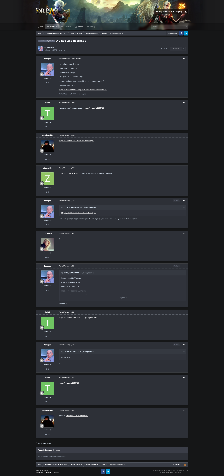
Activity (66, 27)
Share (164, 49)
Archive (62, 50)
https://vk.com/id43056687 (69, 173)
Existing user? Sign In (164, 12)
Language (39, 472)
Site (41, 27)
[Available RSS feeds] (184, 464)
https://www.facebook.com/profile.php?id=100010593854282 (83, 90)
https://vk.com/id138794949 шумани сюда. (76, 141)
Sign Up (179, 12)
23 (48, 127)
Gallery (92, 27)
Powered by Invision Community (170, 472)
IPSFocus (48, 470)
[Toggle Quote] (62, 207)
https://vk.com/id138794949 (77, 416)
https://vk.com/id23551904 (94, 108)
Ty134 (47, 102)
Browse (52, 27)
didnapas (50, 47)
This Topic (177, 26)
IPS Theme (39, 470)
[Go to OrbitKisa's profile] (47, 244)
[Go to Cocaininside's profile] (47, 146)
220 (48, 257)
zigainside (47, 168)
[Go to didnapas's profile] (40, 48)
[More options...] (184, 58)
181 (48, 159)
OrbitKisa (48, 233)
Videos (80, 27)
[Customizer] (185, 11)
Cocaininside (47, 135)
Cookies (56, 472)
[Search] (186, 27)
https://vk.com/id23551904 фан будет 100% (78, 318)
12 (48, 83)
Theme (47, 472)
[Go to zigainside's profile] (47, 178)
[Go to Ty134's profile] (47, 113)
